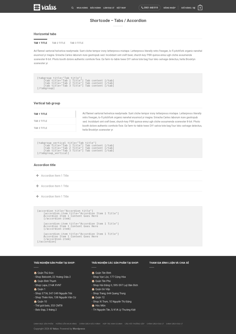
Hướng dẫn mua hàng (66, 324)
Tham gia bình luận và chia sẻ (169, 262)
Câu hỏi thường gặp (134, 324)
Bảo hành (95, 8)
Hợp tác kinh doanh (112, 324)
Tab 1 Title (40, 43)
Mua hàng (82, 8)
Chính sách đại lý (155, 324)
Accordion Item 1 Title (55, 175)
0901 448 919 (151, 7)
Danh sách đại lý (174, 324)
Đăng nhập (170, 8)
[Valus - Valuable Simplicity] (50, 6)
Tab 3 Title (76, 43)
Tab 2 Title (58, 43)
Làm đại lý (108, 8)
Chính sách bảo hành (89, 324)
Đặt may (121, 8)
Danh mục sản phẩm (43, 324)
